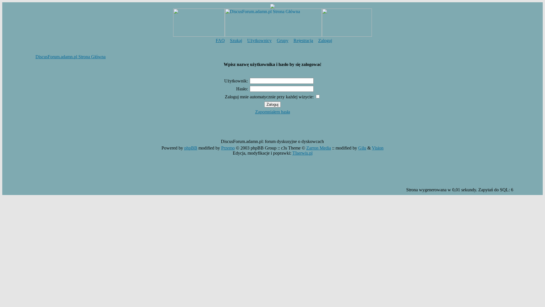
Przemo (228, 148)
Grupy (282, 40)
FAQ (220, 40)
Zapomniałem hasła (272, 111)
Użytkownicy (259, 40)
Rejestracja (303, 40)
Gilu (362, 148)
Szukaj (236, 40)
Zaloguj (325, 40)
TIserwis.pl (302, 153)
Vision (377, 148)
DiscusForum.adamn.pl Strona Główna (70, 56)
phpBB (190, 148)
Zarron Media (318, 148)
